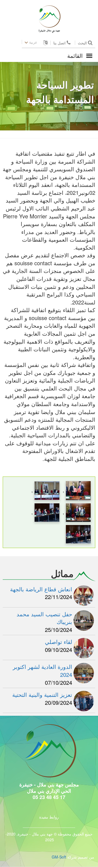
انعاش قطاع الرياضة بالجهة (41, 589)
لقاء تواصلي (58, 642)
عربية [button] (33, 42)
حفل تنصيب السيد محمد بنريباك (44, 618)
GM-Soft (59, 857)
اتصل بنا (60, 42)
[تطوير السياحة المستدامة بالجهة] (78, 490)
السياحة (44, 120)
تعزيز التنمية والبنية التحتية (42, 694)
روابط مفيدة (49, 817)
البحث (83, 42)
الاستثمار (66, 120)
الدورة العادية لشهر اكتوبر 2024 (42, 670)
